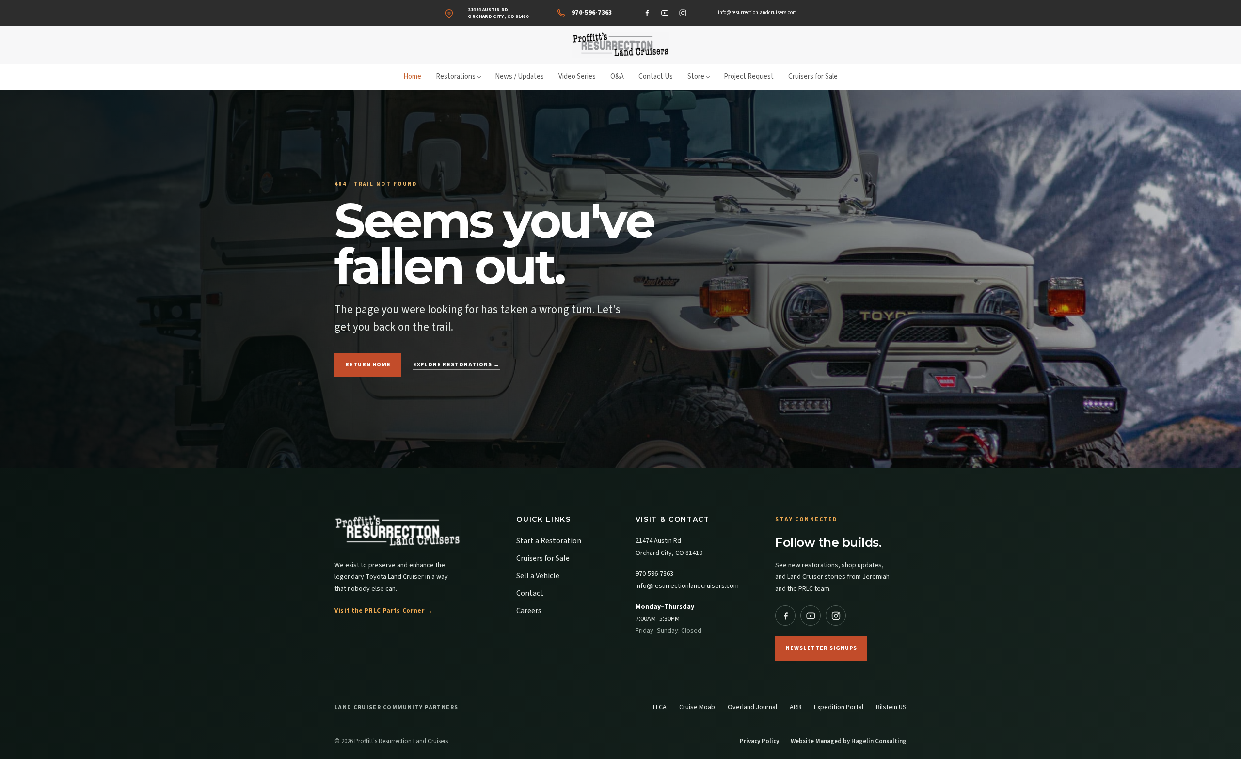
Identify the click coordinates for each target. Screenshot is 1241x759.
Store (695, 76)
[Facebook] (647, 13)
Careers (528, 610)
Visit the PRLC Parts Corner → (383, 610)
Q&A (617, 76)
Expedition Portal (838, 707)
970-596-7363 (654, 574)
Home (412, 76)
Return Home (368, 365)
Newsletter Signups (821, 648)
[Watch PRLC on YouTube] (810, 615)
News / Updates (519, 76)
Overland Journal (752, 707)
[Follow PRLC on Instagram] (836, 615)
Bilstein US (891, 707)
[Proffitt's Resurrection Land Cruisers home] (620, 45)
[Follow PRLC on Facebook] (785, 615)
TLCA (659, 707)
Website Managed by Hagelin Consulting (849, 741)
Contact (529, 593)
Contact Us (655, 76)
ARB (795, 707)
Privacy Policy (759, 741)
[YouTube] (665, 13)
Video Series (577, 76)
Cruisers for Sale (813, 76)
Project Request (749, 76)
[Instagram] (683, 13)
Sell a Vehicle (537, 575)
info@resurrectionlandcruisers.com (757, 12)
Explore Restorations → (456, 365)
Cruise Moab (697, 707)
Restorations (456, 76)
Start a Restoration (548, 541)
